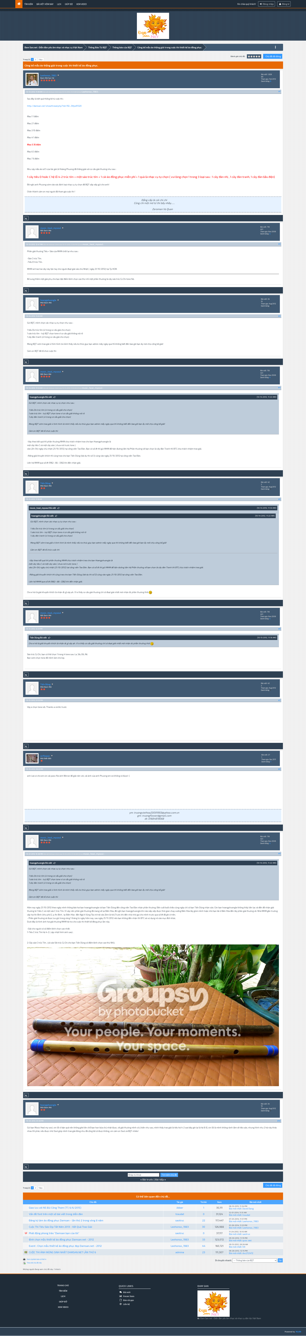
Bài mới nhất (235, 1208)
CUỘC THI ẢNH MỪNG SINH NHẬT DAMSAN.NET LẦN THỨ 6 (62, 1252)
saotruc (179, 1220)
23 (203, 1252)
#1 (279, 91)
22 (203, 1220)
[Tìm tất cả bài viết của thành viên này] (26, 218)
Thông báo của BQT (122, 47)
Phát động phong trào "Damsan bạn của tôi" (54, 1233)
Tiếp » (41, 59)
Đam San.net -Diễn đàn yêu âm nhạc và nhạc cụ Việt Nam (54, 47)
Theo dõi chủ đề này (34, 1263)
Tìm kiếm (28, 4)
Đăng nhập (268, 4)
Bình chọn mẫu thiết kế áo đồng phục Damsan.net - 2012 (61, 1239)
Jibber (179, 1207)
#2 (279, 244)
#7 (279, 700)
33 (203, 1239)
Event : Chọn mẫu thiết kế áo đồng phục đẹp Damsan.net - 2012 (65, 1245)
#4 (279, 387)
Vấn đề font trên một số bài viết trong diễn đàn (56, 1213)
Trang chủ (63, 1285)
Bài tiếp (159, 1179)
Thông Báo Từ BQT (97, 47)
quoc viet (246, 1240)
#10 (278, 1121)
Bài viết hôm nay (44, 4)
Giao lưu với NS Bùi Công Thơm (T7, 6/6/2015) (55, 1207)
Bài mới (126, 1292)
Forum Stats (128, 1296)
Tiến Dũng (45, 483)
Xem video (81, 4)
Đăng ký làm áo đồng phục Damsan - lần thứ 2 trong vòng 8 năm (66, 1220)
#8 (279, 769)
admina (179, 1252)
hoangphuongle (48, 300)
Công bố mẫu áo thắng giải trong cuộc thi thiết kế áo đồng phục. (169, 47)
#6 (279, 629)
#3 (279, 316)
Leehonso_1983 (48, 75)
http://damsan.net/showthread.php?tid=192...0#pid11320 (54, 106)
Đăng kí (285, 4)
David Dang (248, 1208)
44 (203, 1245)
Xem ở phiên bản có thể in (36, 1259)
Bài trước (147, 1179)
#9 (279, 853)
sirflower (45, 755)
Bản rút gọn (128, 1300)
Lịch (59, 4)
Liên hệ (126, 1304)
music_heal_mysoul (50, 228)
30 (203, 1226)
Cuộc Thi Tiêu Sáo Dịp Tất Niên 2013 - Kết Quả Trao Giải (60, 1226)
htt (243, 1246)
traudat (179, 1213)
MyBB (298, 1331)
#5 (279, 499)
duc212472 (247, 1253)
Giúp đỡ (69, 4)
